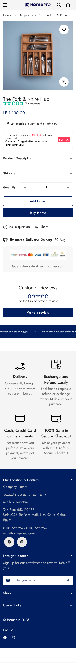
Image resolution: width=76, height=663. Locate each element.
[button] (68, 5)
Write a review (38, 312)
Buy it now (38, 212)
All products (28, 15)
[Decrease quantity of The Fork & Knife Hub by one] (25, 187)
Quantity (9, 187)
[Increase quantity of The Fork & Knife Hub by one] (68, 187)
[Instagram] (22, 542)
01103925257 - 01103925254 (25, 528)
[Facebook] (9, 542)
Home (7, 15)
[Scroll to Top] (68, 640)
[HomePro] (38, 5)
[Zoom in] (64, 82)
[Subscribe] (68, 580)
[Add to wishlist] (64, 29)
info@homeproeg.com (19, 533)
